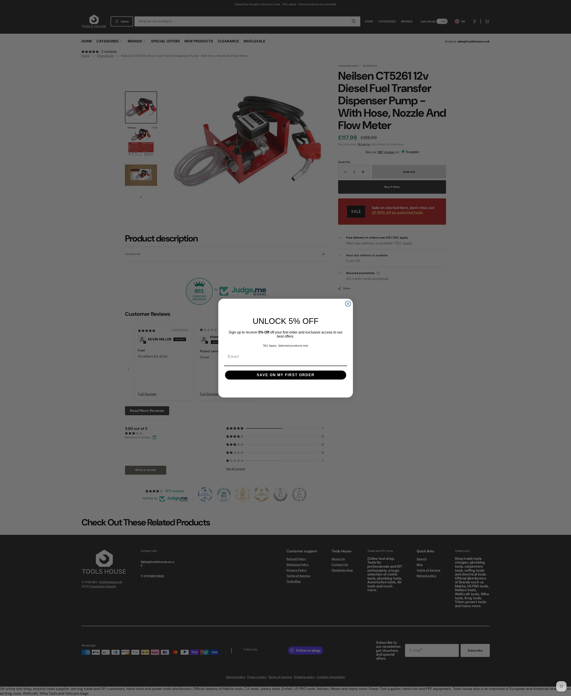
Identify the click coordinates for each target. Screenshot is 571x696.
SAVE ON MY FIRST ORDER (286, 375)
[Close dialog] (348, 303)
